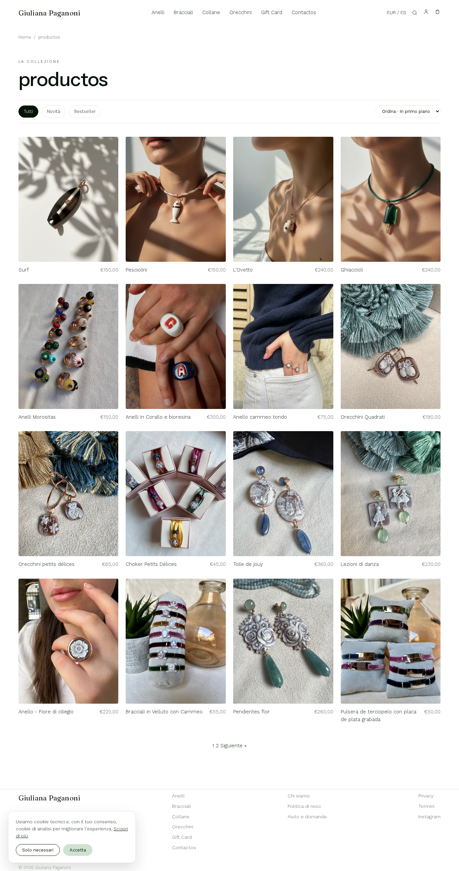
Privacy (425, 795)
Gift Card (271, 12)
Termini (426, 806)
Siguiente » (233, 745)
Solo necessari (37, 850)
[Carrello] (437, 13)
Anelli (158, 12)
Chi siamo (299, 795)
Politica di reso (304, 806)
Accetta (78, 850)
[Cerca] (415, 13)
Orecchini (241, 12)
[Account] (426, 13)
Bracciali (183, 12)
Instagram (429, 816)
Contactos (304, 12)
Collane (211, 12)
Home (24, 37)
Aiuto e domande (307, 816)
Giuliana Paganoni (49, 12)
